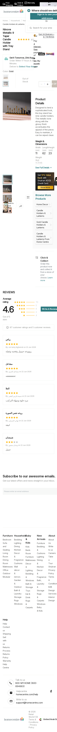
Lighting (17, 543)
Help (5, 624)
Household (15, 21)
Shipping (7, 634)
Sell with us (4, 640)
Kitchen (17, 550)
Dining (17, 546)
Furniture (41, 543)
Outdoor (6, 573)
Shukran (52, 566)
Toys (28, 590)
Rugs (16, 600)
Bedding (18, 539)
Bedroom (7, 539)
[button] (10, 204)
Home (5, 21)
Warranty (7, 661)
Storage (17, 597)
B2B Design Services (52, 590)
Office (5, 570)
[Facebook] (51, 691)
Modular (6, 577)
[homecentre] (14, 11)
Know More (45, 187)
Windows (18, 604)
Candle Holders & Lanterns (13, 24)
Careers (52, 553)
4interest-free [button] (37, 47)
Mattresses (8, 566)
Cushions (18, 563)
